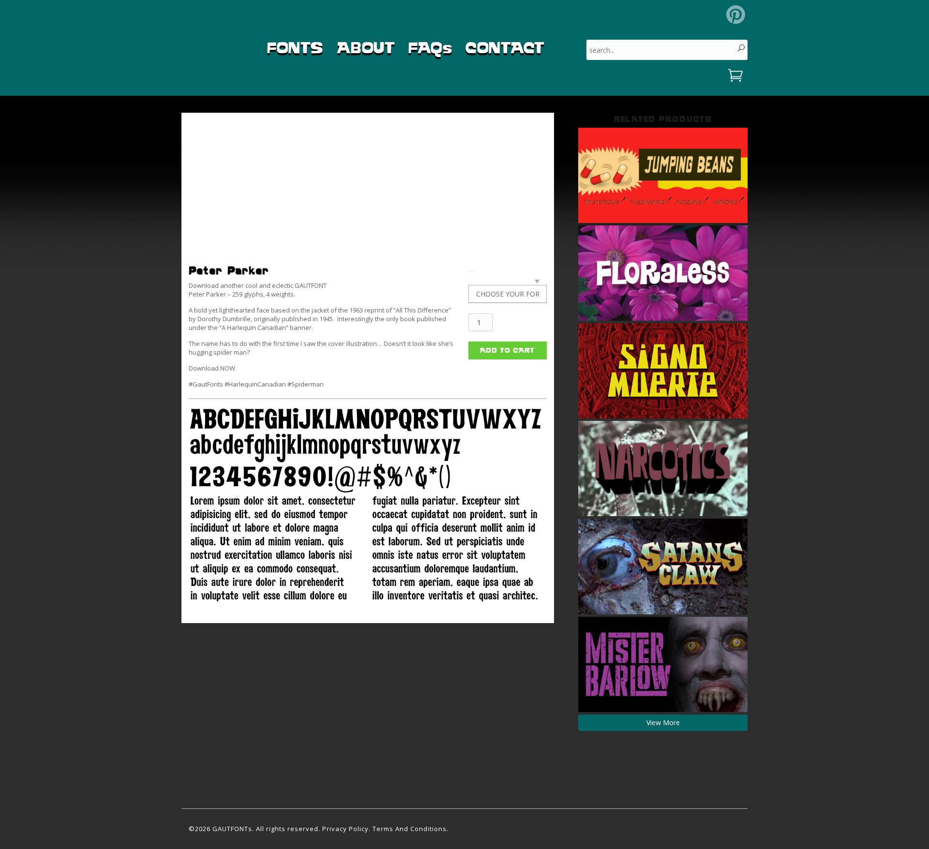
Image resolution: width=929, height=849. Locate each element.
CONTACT (505, 47)
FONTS (295, 47)
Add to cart (507, 350)
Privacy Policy (345, 828)
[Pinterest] (735, 14)
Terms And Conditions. (411, 828)
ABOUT (366, 47)
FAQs (430, 47)
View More (663, 722)
